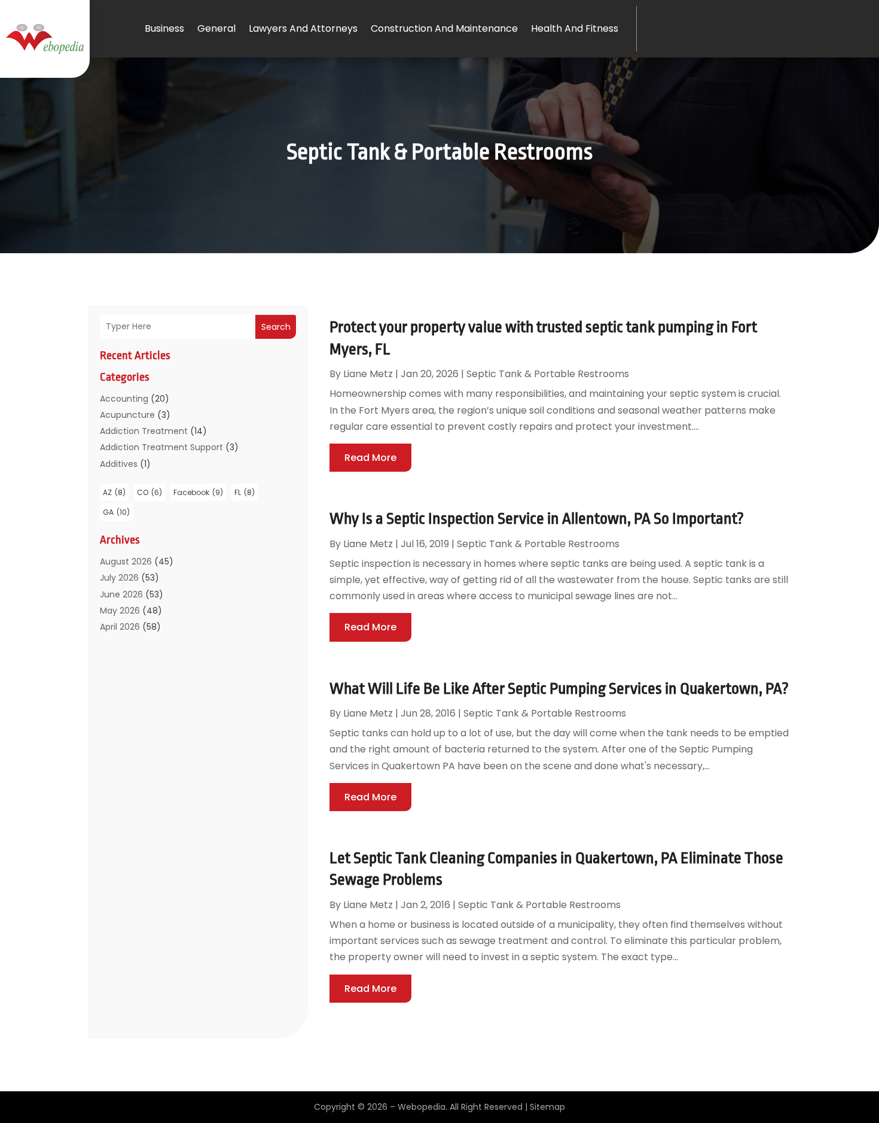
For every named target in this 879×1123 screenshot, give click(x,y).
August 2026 (126, 561)
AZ (114, 492)
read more (370, 458)
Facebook (198, 492)
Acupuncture (127, 415)
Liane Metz (368, 374)
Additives (119, 464)
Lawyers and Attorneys (303, 28)
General (216, 28)
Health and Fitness (574, 28)
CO (149, 492)
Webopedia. (422, 1107)
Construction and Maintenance (444, 28)
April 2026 (120, 627)
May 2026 (120, 611)
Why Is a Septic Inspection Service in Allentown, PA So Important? (536, 518)
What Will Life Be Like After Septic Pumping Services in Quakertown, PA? (559, 688)
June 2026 (121, 594)
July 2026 (119, 578)
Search (276, 327)
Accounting (124, 399)
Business (164, 28)
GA (116, 512)
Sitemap (547, 1107)
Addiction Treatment (144, 431)
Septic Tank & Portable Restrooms (547, 374)
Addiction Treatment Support (161, 447)
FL (244, 492)
